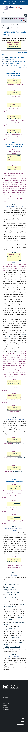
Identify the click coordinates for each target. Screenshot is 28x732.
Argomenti (5, 25)
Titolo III (5, 65)
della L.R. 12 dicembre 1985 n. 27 (14, 605)
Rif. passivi (20, 25)
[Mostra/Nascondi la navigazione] (2, 8)
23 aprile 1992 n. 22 (10, 595)
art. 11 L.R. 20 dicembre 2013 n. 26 (14, 560)
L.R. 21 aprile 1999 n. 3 (13, 46)
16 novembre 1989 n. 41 (11, 592)
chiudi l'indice (22, 52)
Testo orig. (5, 28)
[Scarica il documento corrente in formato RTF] (21, 21)
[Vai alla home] (3, 13)
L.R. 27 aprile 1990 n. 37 (14, 638)
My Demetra (22, 2)
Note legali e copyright (20, 724)
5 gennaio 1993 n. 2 (10, 597)
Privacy (23, 718)
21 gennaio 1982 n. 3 (10, 582)
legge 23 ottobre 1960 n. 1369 (14, 335)
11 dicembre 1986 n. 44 (11, 584)
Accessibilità (22, 721)
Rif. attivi (12, 25)
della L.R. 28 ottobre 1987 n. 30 (14, 618)
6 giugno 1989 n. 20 (10, 590)
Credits (23, 727)
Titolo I (5, 57)
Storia (11, 28)
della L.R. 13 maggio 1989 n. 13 (14, 628)
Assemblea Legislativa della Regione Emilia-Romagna (9, 2)
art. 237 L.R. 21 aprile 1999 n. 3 (13, 257)
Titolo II (5, 61)
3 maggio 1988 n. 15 (10, 587)
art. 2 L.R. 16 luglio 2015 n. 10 (13, 382)
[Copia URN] (25, 21)
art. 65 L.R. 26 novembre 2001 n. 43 (13, 81)
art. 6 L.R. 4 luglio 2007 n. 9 (13, 168)
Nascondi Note (19, 28)
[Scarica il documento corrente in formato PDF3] (23, 21)
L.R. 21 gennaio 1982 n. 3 (12, 647)
